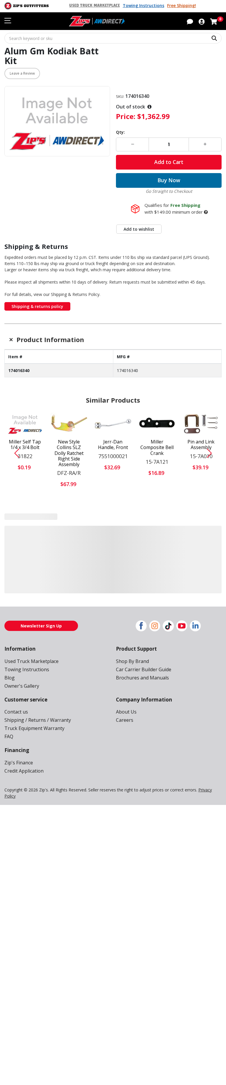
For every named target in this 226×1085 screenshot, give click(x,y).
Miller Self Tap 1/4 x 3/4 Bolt (25, 444)
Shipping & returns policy (37, 306)
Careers (124, 719)
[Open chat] (190, 21)
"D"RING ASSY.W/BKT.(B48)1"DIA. (25, 559)
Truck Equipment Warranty (34, 727)
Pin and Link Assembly (201, 444)
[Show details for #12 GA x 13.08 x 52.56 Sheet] (113, 535)
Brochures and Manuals (142, 677)
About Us (126, 711)
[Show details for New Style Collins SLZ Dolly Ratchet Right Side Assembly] (69, 423)
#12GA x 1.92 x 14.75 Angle (201, 556)
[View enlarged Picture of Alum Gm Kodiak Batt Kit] (57, 121)
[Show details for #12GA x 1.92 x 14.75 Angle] (201, 535)
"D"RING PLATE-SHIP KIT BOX (69, 559)
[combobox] (113, 38)
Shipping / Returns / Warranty (37, 719)
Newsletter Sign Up (41, 625)
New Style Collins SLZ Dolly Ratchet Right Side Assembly (69, 453)
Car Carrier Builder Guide (143, 668)
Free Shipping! (181, 5)
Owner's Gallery (21, 685)
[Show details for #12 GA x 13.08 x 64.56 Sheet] (157, 535)
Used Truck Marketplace (94, 6)
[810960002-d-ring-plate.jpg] (69, 535)
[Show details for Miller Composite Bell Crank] (157, 423)
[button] (202, 21)
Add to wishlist (139, 229)
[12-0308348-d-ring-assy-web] (25, 535)
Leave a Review (22, 73)
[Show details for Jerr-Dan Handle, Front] (113, 423)
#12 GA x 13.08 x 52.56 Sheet (113, 556)
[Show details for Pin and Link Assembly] (201, 423)
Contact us (16, 711)
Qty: (120, 132)
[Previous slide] (14, 453)
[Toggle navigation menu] (7, 20)
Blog (9, 677)
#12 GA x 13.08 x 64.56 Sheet (157, 556)
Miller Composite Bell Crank (157, 447)
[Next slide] (212, 453)
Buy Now (168, 180)
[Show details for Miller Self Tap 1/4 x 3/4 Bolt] (25, 423)
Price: (125, 116)
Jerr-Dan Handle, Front (113, 444)
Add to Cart (168, 161)
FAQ (8, 736)
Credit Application (24, 770)
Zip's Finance (18, 762)
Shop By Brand (132, 660)
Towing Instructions (143, 5)
